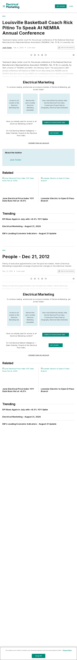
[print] (74, 55)
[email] (46, 55)
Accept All (38, 656)
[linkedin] (35, 55)
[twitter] (38, 55)
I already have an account (38, 143)
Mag (4, 16)
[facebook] (31, 55)
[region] (38, 653)
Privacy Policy (67, 650)
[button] (3, 6)
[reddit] (42, 55)
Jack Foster (7, 48)
